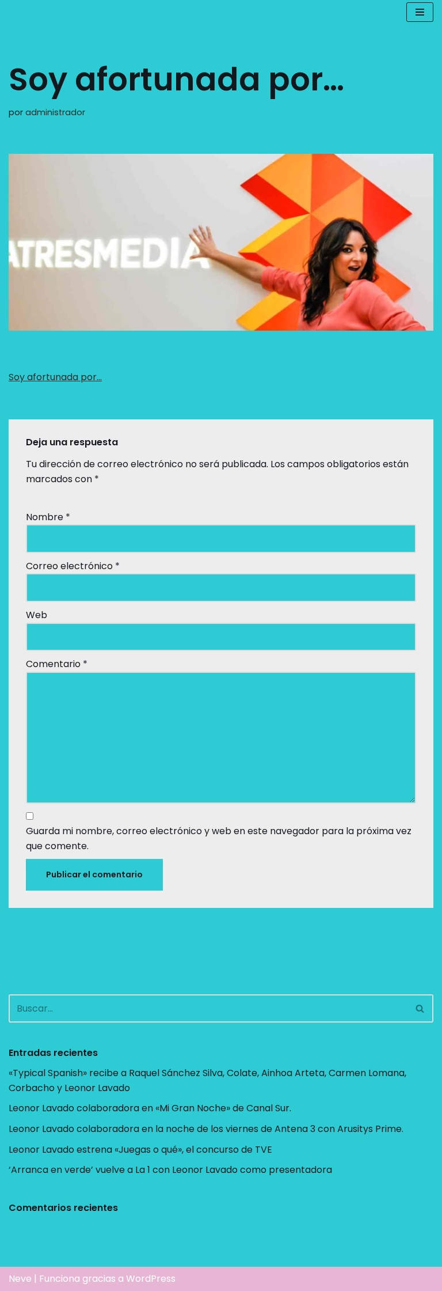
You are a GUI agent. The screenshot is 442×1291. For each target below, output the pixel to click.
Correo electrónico (73, 566)
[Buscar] (420, 1008)
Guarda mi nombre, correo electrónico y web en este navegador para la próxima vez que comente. (218, 838)
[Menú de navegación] (419, 12)
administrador (55, 112)
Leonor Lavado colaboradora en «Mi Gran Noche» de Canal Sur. (150, 1108)
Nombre (48, 517)
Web (36, 615)
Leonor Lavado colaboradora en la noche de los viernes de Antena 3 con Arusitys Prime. (206, 1128)
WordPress (151, 1278)
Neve (20, 1278)
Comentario (56, 664)
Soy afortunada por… (55, 377)
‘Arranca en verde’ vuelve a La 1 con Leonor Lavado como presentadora (170, 1169)
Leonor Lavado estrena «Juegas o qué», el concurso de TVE (140, 1149)
